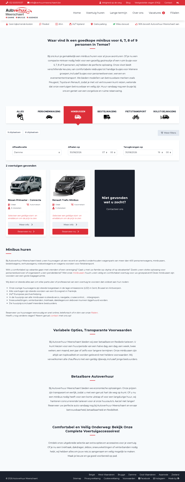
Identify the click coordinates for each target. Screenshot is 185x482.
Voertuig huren (95, 12)
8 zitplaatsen (31, 132)
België (92, 474)
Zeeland (175, 474)
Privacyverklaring (92, 478)
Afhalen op (74, 147)
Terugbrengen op (133, 147)
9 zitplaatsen (14, 132)
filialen (94, 312)
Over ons (138, 12)
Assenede (163, 474)
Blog (128, 2)
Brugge (121, 474)
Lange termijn (118, 12)
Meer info (24, 224)
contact (54, 315)
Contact (168, 2)
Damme (132, 474)
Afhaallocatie (19, 147)
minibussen (79, 273)
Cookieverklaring (111, 478)
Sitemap (77, 478)
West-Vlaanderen (106, 474)
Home (77, 12)
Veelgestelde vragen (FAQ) (147, 2)
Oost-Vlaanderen (148, 474)
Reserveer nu (24, 231)
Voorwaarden (129, 478)
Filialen (174, 12)
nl (177, 2)
